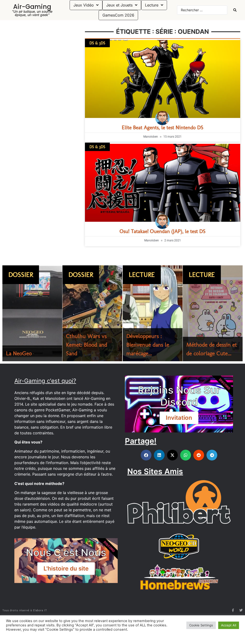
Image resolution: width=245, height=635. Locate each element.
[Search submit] (235, 10)
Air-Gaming (32, 6)
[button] (146, 455)
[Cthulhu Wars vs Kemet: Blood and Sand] (92, 313)
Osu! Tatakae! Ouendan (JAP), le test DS (163, 231)
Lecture (142, 275)
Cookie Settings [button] (201, 625)
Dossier (20, 275)
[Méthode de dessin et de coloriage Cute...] (213, 313)
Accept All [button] (228, 625)
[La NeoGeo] (32, 313)
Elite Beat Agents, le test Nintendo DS (162, 127)
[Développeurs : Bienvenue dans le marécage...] (153, 313)
